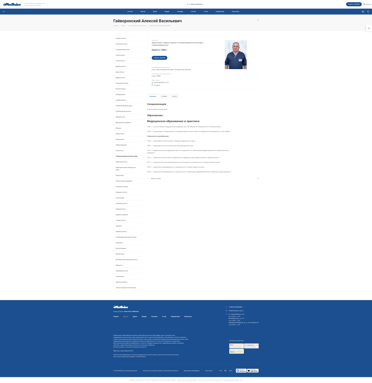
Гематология (120, 55)
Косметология (121, 89)
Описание (152, 96)
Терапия (118, 226)
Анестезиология (121, 44)
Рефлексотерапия (122, 215)
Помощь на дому (122, 186)
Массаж (118, 128)
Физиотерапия (121, 248)
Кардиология (120, 77)
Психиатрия (120, 198)
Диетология (120, 72)
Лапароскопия (121, 100)
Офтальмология (121, 162)
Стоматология (121, 220)
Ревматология (121, 209)
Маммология (120, 117)
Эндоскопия (120, 276)
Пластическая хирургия (124, 181)
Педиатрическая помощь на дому (126, 168)
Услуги (174, 96)
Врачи (125, 316)
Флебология (120, 254)
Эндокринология (122, 271)
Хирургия (119, 265)
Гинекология (120, 61)
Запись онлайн (354, 4)
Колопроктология (122, 83)
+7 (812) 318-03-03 (195, 4)
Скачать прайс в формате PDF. (124, 351)
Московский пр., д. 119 (236, 318)
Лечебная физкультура (124, 106)
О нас (164, 316)
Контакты (188, 316)
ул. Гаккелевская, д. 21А (236, 314)
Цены (135, 316)
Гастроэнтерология (122, 49)
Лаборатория (120, 94)
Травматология (121, 231)
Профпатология (121, 192)
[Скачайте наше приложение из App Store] (253, 370)
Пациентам (175, 316)
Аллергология (121, 38)
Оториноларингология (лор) (126, 156)
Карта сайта (208, 370)
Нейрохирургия (121, 145)
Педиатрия (119, 175)
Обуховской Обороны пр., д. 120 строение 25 (244, 322)
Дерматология (121, 66)
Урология (119, 243)
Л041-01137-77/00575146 (131, 311)
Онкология (120, 150)
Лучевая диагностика (123, 111)
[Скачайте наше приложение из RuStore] (241, 370)
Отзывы (164, 96)
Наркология (120, 134)
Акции (144, 316)
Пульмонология (121, 203)
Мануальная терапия (123, 122)
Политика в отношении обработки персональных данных (160, 370)
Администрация (121, 282)
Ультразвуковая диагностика (126, 237)
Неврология (120, 139)
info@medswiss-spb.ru (236, 311)
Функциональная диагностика (126, 259)
